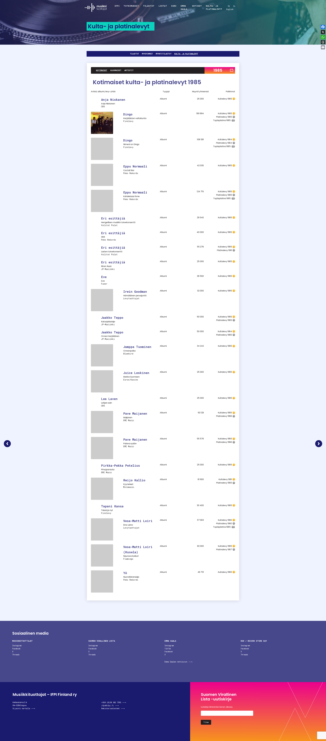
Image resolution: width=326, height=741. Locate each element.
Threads (15, 654)
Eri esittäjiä (113, 218)
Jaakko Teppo (112, 318)
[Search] (228, 6)
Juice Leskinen (136, 373)
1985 (217, 70)
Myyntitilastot (164, 54)
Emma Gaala (184, 7)
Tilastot (149, 6)
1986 (318, 443)
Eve (104, 277)
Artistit (129, 70)
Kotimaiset (101, 70)
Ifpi (117, 6)
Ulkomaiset (115, 70)
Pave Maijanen (135, 413)
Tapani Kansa (112, 506)
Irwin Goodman (135, 292)
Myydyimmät (147, 54)
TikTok (168, 648)
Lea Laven (109, 399)
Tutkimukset (131, 6)
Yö (125, 573)
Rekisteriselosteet (110, 708)
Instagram (17, 645)
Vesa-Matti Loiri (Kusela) (137, 549)
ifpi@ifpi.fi (107, 705)
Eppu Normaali (135, 166)
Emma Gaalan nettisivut (176, 662)
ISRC (174, 6)
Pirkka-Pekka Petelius (120, 465)
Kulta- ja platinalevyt (214, 7)
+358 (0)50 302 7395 (111, 702)
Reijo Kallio (134, 480)
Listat (163, 6)
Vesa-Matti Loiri (137, 521)
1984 (7, 443)
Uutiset (197, 6)
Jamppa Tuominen (137, 347)
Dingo (127, 114)
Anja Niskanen (113, 100)
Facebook (16, 648)
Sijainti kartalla (21, 708)
